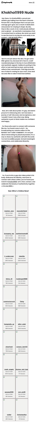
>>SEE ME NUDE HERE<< (15, 37)
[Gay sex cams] (6, 2)
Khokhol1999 (12, 182)
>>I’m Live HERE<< (7, 186)
